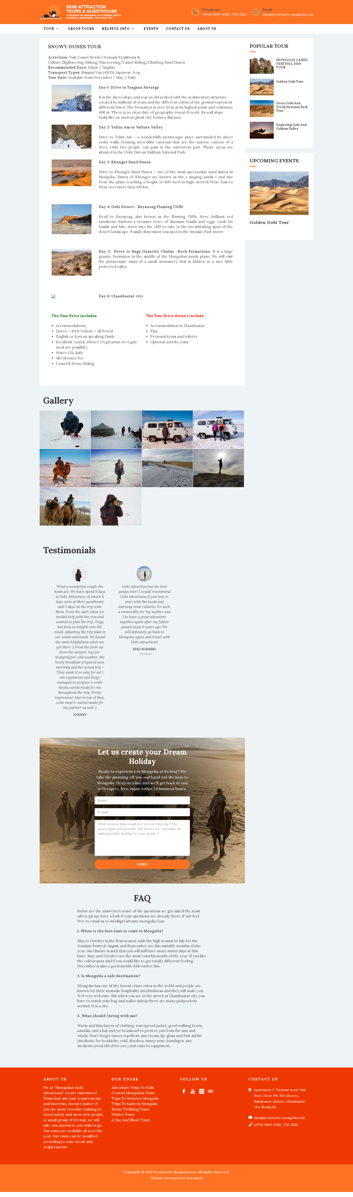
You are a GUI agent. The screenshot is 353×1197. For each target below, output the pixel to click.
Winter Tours (123, 1114)
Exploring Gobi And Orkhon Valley (291, 127)
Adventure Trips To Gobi (133, 1087)
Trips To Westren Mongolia (135, 1098)
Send (142, 864)
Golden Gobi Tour (290, 82)
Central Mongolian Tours (133, 1093)
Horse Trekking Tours (130, 1109)
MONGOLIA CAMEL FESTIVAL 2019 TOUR (292, 63)
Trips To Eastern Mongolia (135, 1103)
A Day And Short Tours (131, 1120)
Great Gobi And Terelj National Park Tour (292, 107)
